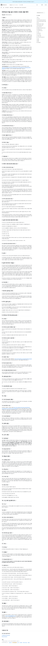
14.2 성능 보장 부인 (6, 448)
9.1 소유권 (4, 318)
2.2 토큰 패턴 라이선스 (6, 92)
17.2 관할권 (4, 552)
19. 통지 (4, 612)
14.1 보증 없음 (5, 438)
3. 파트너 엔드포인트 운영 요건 (9, 163)
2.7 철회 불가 (5, 156)
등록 (45, 4)
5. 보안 (3, 253)
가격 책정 (20, 642)
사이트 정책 (7, 7)
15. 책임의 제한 (6, 456)
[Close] (45, 1)
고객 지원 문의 (5, 636)
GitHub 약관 (11, 7)
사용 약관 (10, 642)
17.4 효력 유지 (5, 565)
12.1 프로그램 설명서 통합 (7, 399)
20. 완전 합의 (5, 621)
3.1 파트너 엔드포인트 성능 (7, 167)
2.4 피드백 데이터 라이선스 (7, 125)
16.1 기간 (4, 504)
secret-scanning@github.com (10, 615)
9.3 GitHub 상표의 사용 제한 (8, 338)
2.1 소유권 (4, 87)
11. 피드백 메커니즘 (7, 386)
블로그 (29, 642)
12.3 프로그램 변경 (6, 416)
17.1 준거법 (4, 547)
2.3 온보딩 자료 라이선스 (7, 115)
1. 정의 (3, 17)
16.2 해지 (4, 510)
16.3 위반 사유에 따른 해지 (7, 517)
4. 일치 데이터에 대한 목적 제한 (10, 220)
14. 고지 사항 (5, 434)
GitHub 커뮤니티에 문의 (6, 635)
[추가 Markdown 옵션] (44, 12)
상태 (18, 642)
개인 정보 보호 (14, 642)
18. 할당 (4, 603)
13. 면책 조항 (5, 423)
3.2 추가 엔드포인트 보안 (7, 198)
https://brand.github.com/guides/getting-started (23, 358)
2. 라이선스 (5, 84)
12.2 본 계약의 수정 (6, 405)
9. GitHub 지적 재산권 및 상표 (9, 315)
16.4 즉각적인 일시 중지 (7, 532)
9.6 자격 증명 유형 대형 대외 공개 (9, 370)
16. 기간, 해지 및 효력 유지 (8, 500)
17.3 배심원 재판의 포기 (7, 559)
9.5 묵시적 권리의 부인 (7, 363)
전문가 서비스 (25, 642)
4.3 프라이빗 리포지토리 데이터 (8, 243)
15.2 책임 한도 (5, 469)
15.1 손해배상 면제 (6, 459)
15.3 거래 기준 (5, 476)
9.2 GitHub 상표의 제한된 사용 (8, 327)
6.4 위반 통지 (5, 282)
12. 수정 (4, 396)
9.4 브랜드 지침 (5, 356)
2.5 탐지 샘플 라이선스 (7, 135)
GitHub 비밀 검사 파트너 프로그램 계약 (20, 7)
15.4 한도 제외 (5, 484)
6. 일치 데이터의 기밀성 (8, 263)
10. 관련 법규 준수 (6, 376)
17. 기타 (4, 543)
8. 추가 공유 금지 (6, 301)
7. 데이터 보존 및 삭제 (7, 290)
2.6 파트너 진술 (5, 142)
